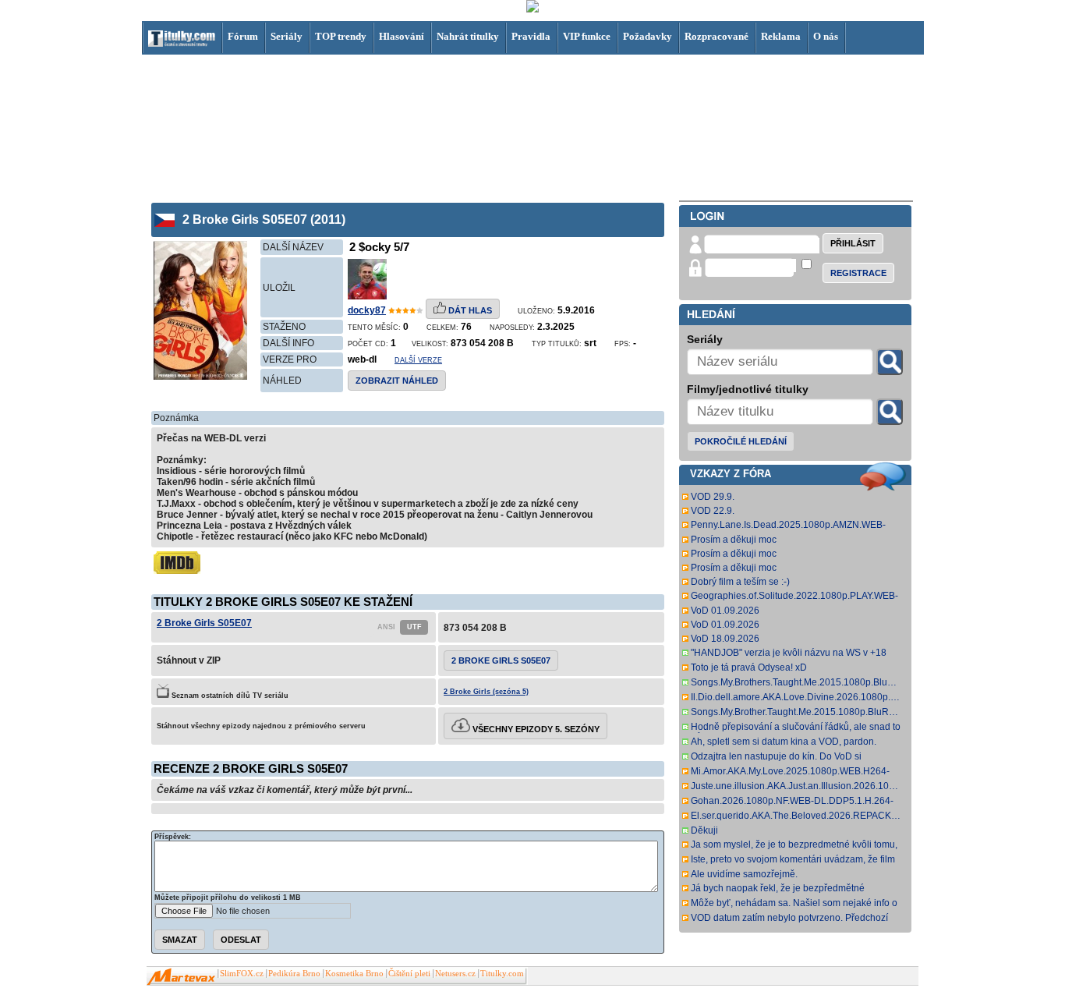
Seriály (287, 36)
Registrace (858, 273)
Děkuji (704, 830)
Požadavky (647, 36)
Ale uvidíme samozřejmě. (744, 874)
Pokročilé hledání (741, 441)
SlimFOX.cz (242, 973)
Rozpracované (716, 36)
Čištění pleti (409, 973)
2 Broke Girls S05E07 (204, 623)
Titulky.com (502, 973)
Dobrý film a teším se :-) (740, 581)
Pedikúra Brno (294, 973)
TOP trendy (340, 36)
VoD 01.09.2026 (725, 610)
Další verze (418, 360)
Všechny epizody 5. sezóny (535, 729)
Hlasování (401, 36)
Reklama (781, 36)
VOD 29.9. (712, 496)
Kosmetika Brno (354, 973)
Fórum (243, 36)
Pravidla (530, 36)
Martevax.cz (181, 977)
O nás (825, 36)
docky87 (367, 310)
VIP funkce (586, 36)
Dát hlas (469, 310)
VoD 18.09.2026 (725, 638)
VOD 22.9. (712, 510)
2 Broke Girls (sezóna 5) (486, 692)
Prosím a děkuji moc (734, 539)
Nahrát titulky (468, 36)
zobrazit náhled (397, 380)
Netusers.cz (455, 973)
